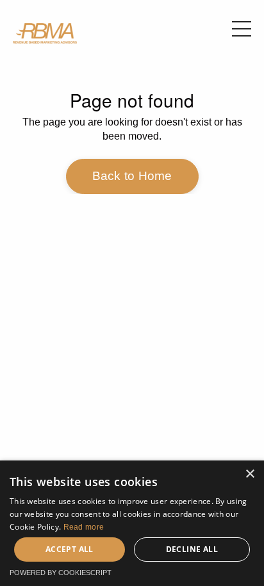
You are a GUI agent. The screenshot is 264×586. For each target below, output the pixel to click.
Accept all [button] (69, 549)
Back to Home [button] (132, 176)
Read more (83, 527)
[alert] (132, 523)
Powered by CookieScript (60, 572)
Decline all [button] (192, 549)
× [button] (249, 474)
